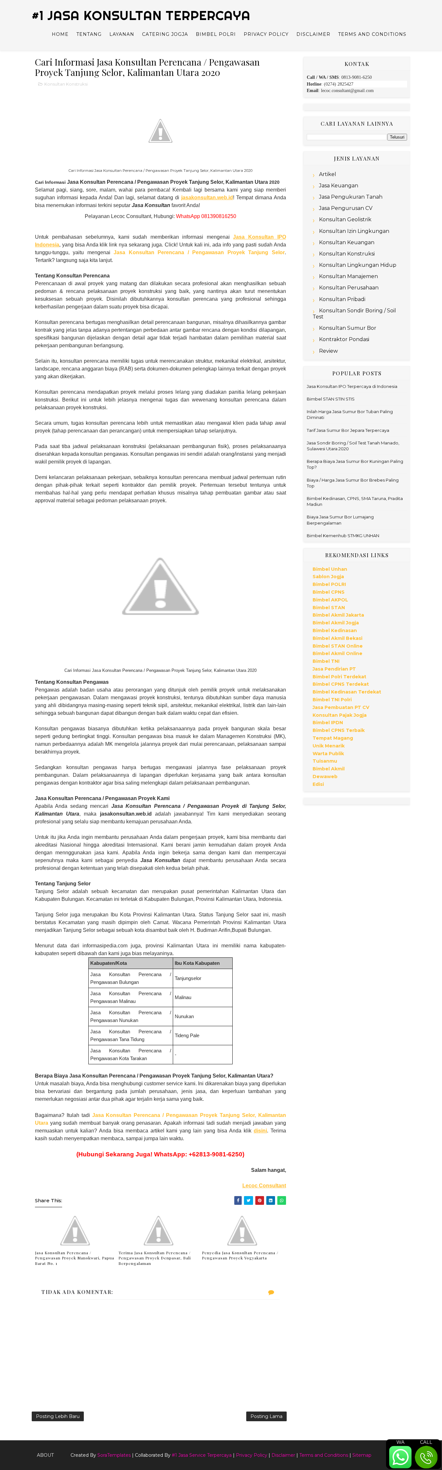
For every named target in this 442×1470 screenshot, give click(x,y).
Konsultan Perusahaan (349, 288)
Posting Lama (266, 1416)
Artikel (327, 174)
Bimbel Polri (216, 34)
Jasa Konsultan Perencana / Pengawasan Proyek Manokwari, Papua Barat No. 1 (74, 1258)
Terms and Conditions (372, 34)
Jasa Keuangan (338, 185)
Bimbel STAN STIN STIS (331, 398)
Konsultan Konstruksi (66, 84)
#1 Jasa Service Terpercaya (202, 1455)
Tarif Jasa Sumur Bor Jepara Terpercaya (348, 430)
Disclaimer (313, 34)
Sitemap (361, 1455)
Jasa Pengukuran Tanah (350, 197)
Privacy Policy (266, 34)
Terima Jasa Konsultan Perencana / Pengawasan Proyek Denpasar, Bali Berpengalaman (154, 1258)
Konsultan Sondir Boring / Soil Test (354, 314)
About (45, 1455)
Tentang (89, 34)
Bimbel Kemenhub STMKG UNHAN (343, 535)
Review (328, 351)
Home (60, 34)
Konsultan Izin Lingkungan (354, 231)
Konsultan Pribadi (342, 299)
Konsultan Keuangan (346, 242)
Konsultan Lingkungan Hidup (357, 265)
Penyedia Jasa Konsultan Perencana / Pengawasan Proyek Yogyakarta (240, 1255)
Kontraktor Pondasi (344, 339)
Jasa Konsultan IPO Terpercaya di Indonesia (352, 386)
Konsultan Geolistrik (345, 219)
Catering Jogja (165, 34)
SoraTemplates (114, 1455)
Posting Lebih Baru (58, 1416)
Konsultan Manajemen (348, 276)
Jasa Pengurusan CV (345, 208)
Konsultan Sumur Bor (347, 328)
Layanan (121, 34)
